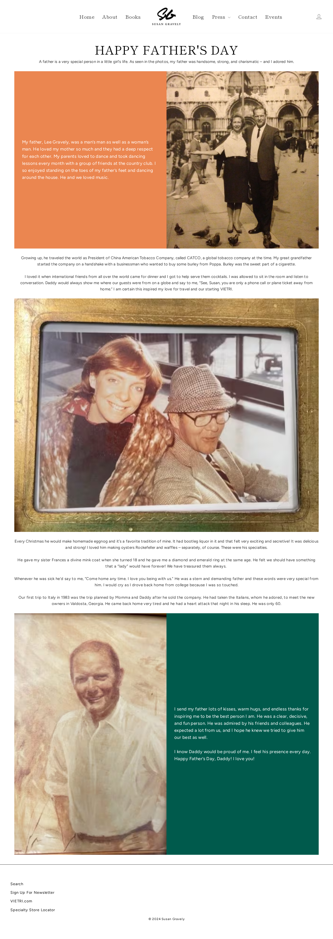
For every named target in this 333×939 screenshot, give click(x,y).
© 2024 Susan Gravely (167, 919)
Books (132, 16)
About (109, 16)
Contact (247, 16)
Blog (198, 16)
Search (16, 884)
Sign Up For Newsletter (32, 892)
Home (86, 16)
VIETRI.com (21, 901)
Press (219, 16)
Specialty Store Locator (32, 910)
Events (273, 16)
